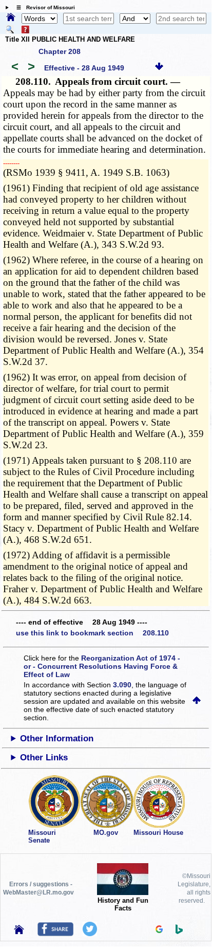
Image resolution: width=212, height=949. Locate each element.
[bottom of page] (159, 68)
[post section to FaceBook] (55, 933)
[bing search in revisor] (179, 931)
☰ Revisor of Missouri (43, 7)
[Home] (10, 18)
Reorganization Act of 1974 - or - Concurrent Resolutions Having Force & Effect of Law (102, 666)
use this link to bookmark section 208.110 (92, 633)
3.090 (122, 685)
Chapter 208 (59, 51)
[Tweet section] (90, 933)
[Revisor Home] (19, 931)
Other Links (44, 757)
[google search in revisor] (159, 930)
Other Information (56, 738)
